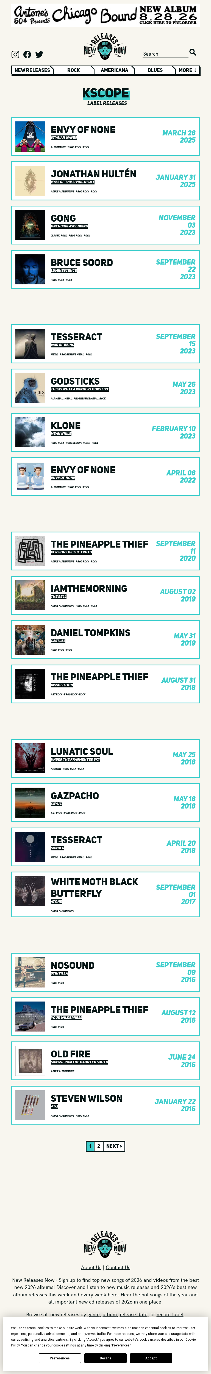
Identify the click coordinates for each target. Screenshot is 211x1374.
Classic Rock (59, 235)
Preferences (60, 1358)
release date (134, 1314)
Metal (55, 354)
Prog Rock (75, 147)
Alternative (59, 147)
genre (93, 1314)
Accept (151, 1358)
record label (170, 1314)
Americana (114, 70)
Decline (105, 1358)
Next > (114, 1146)
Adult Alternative (63, 191)
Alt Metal (57, 398)
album (110, 1314)
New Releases (32, 70)
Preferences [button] (120, 1345)
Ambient (56, 769)
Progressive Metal (72, 354)
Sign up (67, 1279)
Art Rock (57, 694)
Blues (155, 70)
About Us (91, 1267)
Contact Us (118, 1267)
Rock (73, 70)
